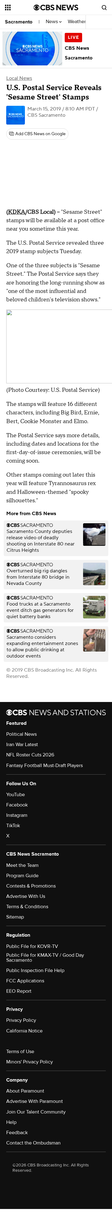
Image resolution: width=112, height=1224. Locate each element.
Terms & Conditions (27, 906)
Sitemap (15, 916)
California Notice (24, 1030)
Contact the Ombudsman (33, 1142)
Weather (77, 22)
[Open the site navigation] (19, 7)
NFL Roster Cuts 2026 (30, 754)
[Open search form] (104, 7)
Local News (19, 78)
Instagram (16, 815)
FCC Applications (25, 980)
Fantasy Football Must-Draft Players (44, 765)
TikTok (13, 825)
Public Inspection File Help (35, 970)
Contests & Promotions (31, 886)
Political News (21, 734)
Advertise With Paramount (34, 1101)
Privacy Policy (21, 1020)
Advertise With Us (25, 896)
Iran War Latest (22, 744)
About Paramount (25, 1090)
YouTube (15, 794)
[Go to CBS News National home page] (56, 7)
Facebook (17, 804)
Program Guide (22, 875)
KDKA (16, 212)
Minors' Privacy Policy (29, 1061)
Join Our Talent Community (36, 1111)
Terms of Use (20, 1051)
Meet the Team (22, 865)
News (52, 22)
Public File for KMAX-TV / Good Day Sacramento (45, 958)
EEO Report (18, 991)
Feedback (17, 1132)
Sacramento (18, 22)
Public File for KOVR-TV (32, 946)
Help (11, 1122)
